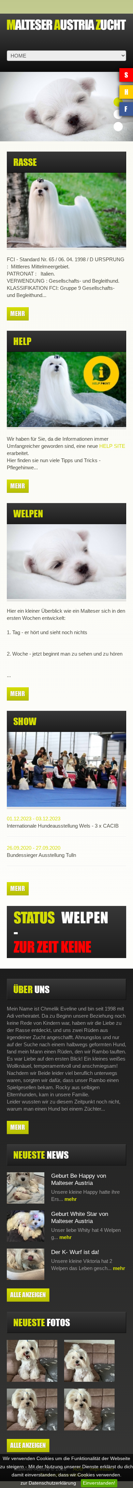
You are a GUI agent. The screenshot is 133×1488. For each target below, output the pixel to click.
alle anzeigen (28, 1295)
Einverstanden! (99, 1483)
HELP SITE (112, 446)
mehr (17, 313)
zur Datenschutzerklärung (48, 1483)
